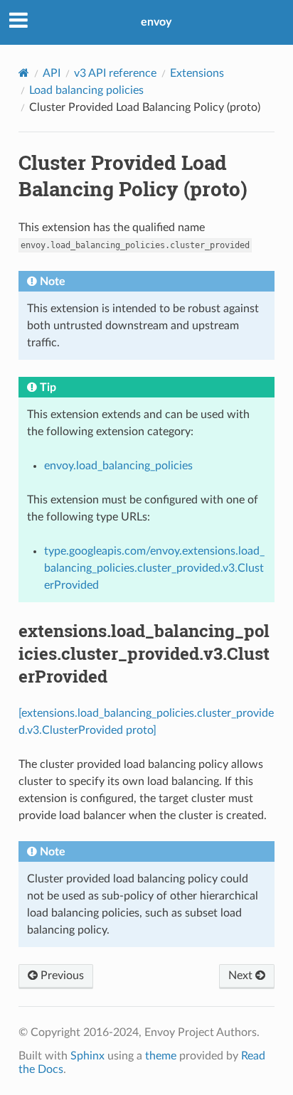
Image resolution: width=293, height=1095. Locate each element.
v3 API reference (115, 73)
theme (160, 1056)
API (51, 73)
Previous (61, 975)
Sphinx (87, 1056)
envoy (156, 22)
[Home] (23, 73)
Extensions (197, 73)
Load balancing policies (86, 90)
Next (241, 975)
